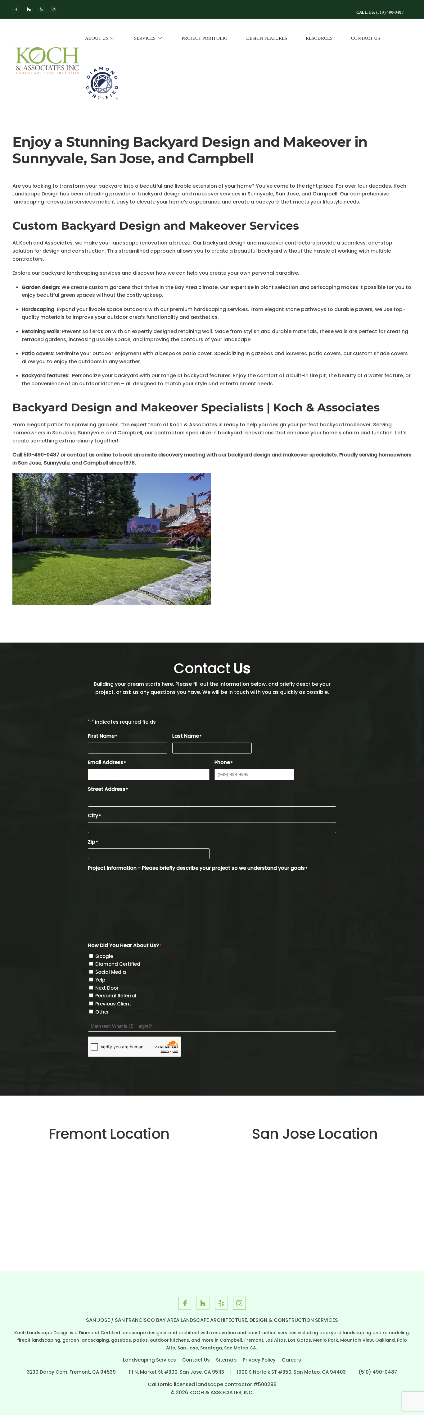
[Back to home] (47, 60)
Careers (291, 1360)
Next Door (107, 988)
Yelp (100, 980)
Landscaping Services (149, 1360)
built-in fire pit (308, 375)
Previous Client (113, 1004)
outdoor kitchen (99, 383)
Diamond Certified (117, 964)
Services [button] (145, 38)
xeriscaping (325, 287)
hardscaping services (221, 309)
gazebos (262, 353)
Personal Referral (115, 995)
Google (104, 956)
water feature (385, 375)
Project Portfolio (205, 38)
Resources (319, 38)
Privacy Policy (259, 1360)
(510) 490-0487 (378, 1372)
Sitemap (226, 1360)
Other (102, 1012)
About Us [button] (96, 38)
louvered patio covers (313, 353)
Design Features (266, 38)
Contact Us (365, 38)
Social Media (110, 972)
